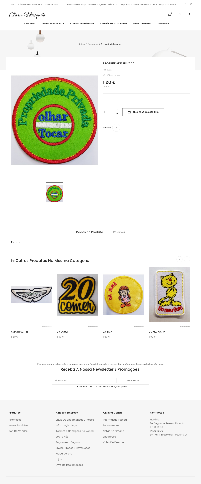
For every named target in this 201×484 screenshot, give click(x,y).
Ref (13, 242)
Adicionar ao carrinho (146, 112)
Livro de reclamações (69, 465)
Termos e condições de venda (75, 431)
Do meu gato (157, 331)
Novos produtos (18, 425)
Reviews (119, 232)
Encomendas (111, 425)
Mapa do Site (64, 453)
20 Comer (62, 331)
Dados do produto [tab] (89, 232)
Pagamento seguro (68, 442)
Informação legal (66, 425)
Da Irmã (107, 331)
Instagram (191, 4)
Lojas (59, 459)
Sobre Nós (62, 436)
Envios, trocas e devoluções (73, 448)
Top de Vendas (18, 431)
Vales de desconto (114, 442)
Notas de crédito (113, 431)
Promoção (15, 420)
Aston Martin (19, 331)
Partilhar (116, 128)
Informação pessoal (115, 420)
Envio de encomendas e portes (75, 420)
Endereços (109, 436)
